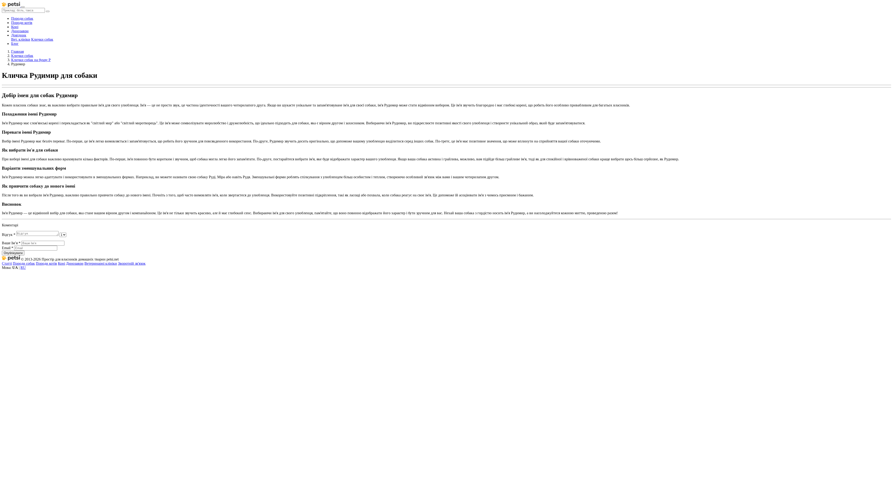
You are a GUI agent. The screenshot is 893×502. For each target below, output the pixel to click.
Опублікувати (13, 253)
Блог (15, 44)
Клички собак (42, 39)
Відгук (8, 235)
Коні (14, 27)
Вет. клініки (20, 39)
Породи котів (21, 23)
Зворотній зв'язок (132, 263)
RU (23, 268)
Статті (7, 263)
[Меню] (23, 7)
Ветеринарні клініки (100, 263)
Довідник (18, 35)
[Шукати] (48, 11)
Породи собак (22, 18)
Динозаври (20, 31)
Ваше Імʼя (11, 243)
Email (7, 248)
